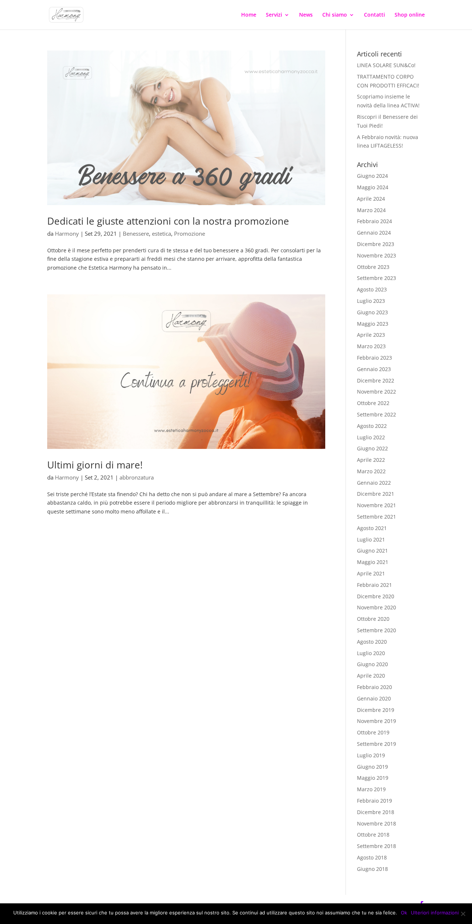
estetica (161, 233)
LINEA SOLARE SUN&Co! (386, 65)
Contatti (374, 15)
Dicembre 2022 (375, 380)
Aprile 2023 (371, 334)
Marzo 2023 (371, 346)
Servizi (274, 15)
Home (248, 15)
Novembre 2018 (376, 823)
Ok (404, 913)
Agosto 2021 (372, 528)
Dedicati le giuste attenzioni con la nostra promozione (168, 221)
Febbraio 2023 (374, 357)
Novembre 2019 (376, 720)
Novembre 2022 (376, 391)
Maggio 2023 (372, 323)
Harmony (67, 233)
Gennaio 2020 (374, 698)
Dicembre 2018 (375, 812)
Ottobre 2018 (373, 834)
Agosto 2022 (372, 425)
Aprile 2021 (371, 573)
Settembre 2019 (376, 743)
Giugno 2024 (372, 175)
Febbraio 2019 (374, 800)
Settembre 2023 (376, 277)
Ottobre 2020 (373, 618)
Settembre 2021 (376, 516)
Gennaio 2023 (374, 369)
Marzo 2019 (371, 789)
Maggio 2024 (372, 187)
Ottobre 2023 (373, 266)
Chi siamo (334, 15)
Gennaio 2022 (374, 482)
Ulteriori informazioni (435, 913)
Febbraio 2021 (374, 584)
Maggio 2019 (372, 777)
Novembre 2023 (376, 255)
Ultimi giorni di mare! (95, 464)
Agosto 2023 (372, 289)
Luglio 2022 (371, 437)
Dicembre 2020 (375, 596)
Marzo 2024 (371, 210)
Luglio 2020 (371, 653)
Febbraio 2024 (374, 221)
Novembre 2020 (376, 607)
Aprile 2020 (371, 675)
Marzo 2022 (371, 471)
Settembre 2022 (376, 414)
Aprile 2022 (371, 459)
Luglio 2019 (371, 755)
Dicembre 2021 (375, 493)
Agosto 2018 (372, 857)
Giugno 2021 (372, 550)
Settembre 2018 (376, 845)
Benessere (136, 233)
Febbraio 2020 (374, 687)
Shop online (410, 15)
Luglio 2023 (371, 300)
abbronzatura (136, 477)
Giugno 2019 (372, 766)
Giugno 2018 (372, 868)
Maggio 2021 (372, 561)
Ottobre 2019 (373, 732)
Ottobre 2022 (373, 402)
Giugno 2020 (372, 664)
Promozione (189, 233)
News (306, 15)
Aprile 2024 (371, 198)
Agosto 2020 (372, 641)
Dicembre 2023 (375, 244)
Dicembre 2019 (375, 709)
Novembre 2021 (376, 505)
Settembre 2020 (376, 630)
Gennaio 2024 (374, 232)
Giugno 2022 (372, 448)
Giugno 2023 (372, 312)
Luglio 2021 (371, 539)
